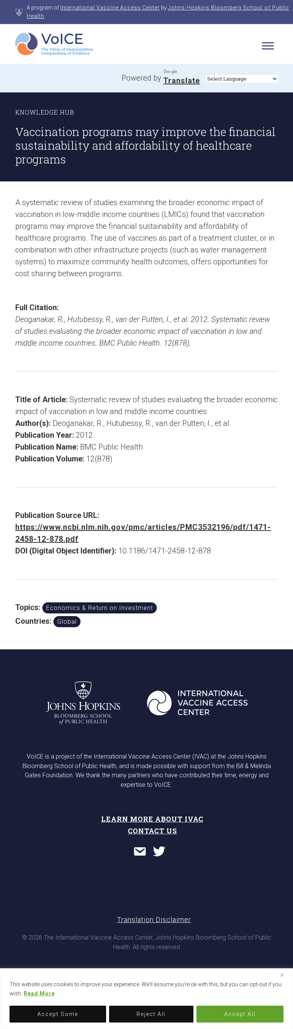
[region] (146, 998)
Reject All (151, 1014)
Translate (181, 80)
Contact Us (152, 830)
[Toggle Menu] (268, 45)
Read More (39, 993)
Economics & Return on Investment (99, 608)
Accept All (240, 1014)
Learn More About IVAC (152, 819)
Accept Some (57, 1014)
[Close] (285, 974)
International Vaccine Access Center (110, 8)
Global (67, 621)
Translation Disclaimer (154, 920)
